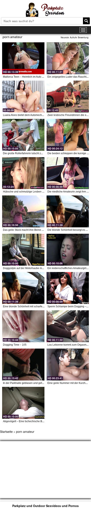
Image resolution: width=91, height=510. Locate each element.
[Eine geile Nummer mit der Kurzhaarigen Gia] (68, 364)
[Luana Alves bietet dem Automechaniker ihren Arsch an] (23, 97)
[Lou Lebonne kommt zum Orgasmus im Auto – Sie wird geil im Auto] (68, 326)
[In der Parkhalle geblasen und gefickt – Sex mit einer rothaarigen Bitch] (23, 364)
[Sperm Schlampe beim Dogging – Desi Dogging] (68, 288)
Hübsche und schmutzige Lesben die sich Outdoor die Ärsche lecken (42, 191)
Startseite (6, 431)
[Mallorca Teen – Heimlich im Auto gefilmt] (23, 58)
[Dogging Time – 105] (23, 326)
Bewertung (83, 37)
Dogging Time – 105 (14, 344)
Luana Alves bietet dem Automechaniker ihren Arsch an (34, 115)
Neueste (65, 37)
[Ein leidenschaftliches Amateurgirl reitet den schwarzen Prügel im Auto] (68, 250)
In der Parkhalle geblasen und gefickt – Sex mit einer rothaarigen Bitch (43, 383)
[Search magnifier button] (86, 20)
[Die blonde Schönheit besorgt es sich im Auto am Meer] (68, 211)
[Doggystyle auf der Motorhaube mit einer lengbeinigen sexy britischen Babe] (23, 250)
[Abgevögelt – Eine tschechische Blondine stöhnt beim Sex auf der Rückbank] (23, 403)
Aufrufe (73, 37)
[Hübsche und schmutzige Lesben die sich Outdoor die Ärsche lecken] (23, 173)
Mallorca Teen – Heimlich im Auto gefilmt (26, 76)
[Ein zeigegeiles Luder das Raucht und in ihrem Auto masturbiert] (68, 58)
